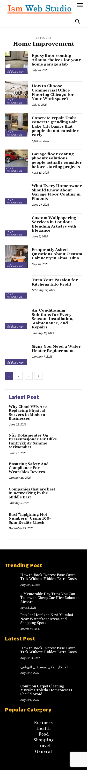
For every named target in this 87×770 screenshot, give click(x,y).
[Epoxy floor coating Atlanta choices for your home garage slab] (16, 62)
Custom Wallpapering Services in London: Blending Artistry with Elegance (54, 224)
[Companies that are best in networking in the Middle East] (69, 496)
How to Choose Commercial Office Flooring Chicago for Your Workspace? (53, 92)
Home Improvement (15, 71)
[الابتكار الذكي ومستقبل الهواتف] (12, 672)
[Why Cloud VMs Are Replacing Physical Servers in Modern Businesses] (69, 413)
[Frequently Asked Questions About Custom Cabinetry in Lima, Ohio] (16, 256)
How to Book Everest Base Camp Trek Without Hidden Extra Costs (48, 577)
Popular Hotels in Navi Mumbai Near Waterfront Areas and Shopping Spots (46, 619)
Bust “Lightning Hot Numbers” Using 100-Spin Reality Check (30, 518)
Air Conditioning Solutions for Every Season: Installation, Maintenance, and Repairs (52, 319)
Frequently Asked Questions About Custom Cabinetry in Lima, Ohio (57, 254)
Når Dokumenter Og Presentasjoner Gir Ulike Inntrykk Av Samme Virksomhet (33, 441)
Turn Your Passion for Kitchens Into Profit (55, 282)
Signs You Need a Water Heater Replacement (56, 348)
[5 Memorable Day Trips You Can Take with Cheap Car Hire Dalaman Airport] (12, 599)
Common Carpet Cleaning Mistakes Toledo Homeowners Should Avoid (46, 690)
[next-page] (39, 376)
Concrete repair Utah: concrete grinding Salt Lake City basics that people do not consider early (55, 126)
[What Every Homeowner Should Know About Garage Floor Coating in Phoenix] (16, 192)
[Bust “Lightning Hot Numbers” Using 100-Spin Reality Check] (69, 521)
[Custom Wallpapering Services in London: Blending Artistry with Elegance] (16, 224)
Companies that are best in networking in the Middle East (32, 493)
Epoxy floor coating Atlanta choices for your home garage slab (56, 59)
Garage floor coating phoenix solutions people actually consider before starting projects (57, 160)
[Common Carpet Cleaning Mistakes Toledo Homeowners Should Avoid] (12, 691)
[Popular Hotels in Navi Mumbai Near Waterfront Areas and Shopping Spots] (12, 620)
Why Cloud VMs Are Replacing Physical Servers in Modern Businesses (28, 413)
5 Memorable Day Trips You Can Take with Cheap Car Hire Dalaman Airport (50, 598)
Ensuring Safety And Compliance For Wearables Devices (29, 468)
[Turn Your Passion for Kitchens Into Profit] (16, 287)
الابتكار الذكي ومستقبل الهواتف (44, 667)
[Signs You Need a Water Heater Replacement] (16, 353)
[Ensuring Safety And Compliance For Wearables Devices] (69, 470)
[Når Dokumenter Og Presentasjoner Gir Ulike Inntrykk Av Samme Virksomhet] (69, 442)
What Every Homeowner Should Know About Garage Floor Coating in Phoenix (57, 192)
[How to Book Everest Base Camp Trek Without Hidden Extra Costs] (12, 580)
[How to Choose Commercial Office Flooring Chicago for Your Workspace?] (16, 92)
